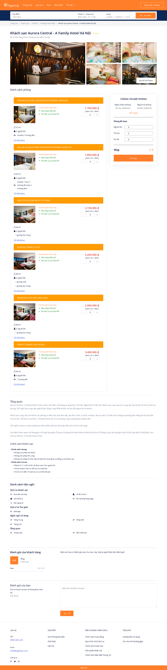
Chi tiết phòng (19, 140)
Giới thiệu (52, 641)
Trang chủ (14, 23)
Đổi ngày (133, 112)
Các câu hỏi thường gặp (133, 641)
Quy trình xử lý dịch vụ (94, 641)
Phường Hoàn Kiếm (48, 23)
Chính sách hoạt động (94, 637)
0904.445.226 (16, 640)
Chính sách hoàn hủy (94, 646)
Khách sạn (25, 23)
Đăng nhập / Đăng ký (152, 5)
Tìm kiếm (147, 15)
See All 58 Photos (146, 80)
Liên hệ (51, 646)
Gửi (65, 613)
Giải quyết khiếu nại (93, 650)
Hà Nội (34, 23)
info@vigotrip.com (19, 650)
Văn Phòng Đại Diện (56, 637)
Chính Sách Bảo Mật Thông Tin (98, 655)
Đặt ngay (133, 158)
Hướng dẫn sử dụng (131, 637)
